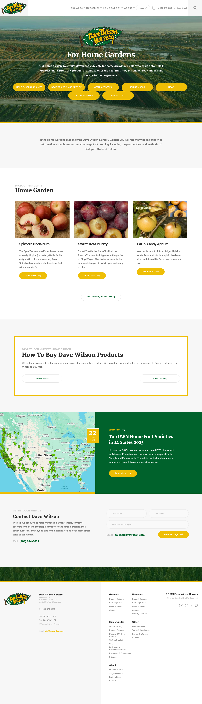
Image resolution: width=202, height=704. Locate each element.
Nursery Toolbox (139, 613)
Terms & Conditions (141, 630)
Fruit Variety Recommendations (117, 648)
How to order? (138, 626)
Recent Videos (137, 87)
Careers (135, 637)
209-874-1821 (48, 609)
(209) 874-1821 (29, 541)
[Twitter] (196, 605)
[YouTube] (181, 605)
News (171, 87)
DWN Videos (115, 677)
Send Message (171, 534)
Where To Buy (115, 626)
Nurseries (93, 8)
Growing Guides (116, 602)
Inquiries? (143, 8)
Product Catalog (160, 378)
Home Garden (112, 8)
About (128, 8)
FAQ (111, 643)
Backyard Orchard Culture (66, 87)
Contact (112, 610)
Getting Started (103, 87)
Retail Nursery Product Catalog (101, 296)
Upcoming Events (84, 95)
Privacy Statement (140, 634)
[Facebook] (191, 605)
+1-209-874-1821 (164, 8)
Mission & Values (116, 669)
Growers (77, 8)
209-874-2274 (49, 620)
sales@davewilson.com (130, 535)
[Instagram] (186, 605)
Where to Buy (118, 95)
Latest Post (114, 430)
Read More (30, 275)
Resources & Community (120, 653)
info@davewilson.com (54, 631)
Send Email (182, 8)
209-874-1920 (49, 616)
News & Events (115, 606)
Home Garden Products (29, 87)
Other (135, 622)
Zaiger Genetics (116, 673)
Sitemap (113, 657)
